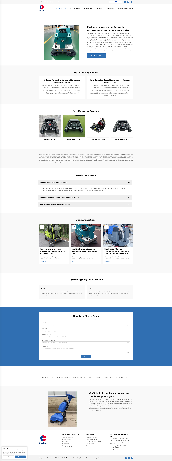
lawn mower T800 (50, 139)
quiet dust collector (79, 377)
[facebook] (128, 2)
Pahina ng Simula (61, 8)
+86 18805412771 (121, 446)
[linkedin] (131, 2)
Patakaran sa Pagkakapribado (95, 458)
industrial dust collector (63, 377)
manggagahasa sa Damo (93, 441)
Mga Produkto (88, 8)
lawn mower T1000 (73, 139)
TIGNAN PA (43, 261)
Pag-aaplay (99, 8)
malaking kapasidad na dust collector (116, 377)
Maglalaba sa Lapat (92, 437)
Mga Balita (110, 8)
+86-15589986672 (48, 2)
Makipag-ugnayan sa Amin (125, 8)
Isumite (86, 356)
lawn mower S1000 (98, 139)
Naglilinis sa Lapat (91, 439)
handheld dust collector (95, 377)
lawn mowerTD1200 (122, 139)
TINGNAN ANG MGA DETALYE (50, 126)
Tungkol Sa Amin (75, 8)
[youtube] (125, 2)
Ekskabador (89, 446)
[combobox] (45, 337)
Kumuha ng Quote (96, 55)
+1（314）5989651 (115, 447)
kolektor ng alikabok (47, 377)
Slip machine (90, 443)
